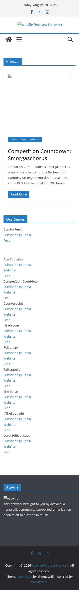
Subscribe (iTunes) (17, 235)
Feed (7, 240)
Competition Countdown (25, 139)
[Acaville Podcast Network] (9, 39)
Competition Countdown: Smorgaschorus (39, 154)
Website (9, 270)
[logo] (11, 498)
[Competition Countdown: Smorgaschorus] (39, 105)
